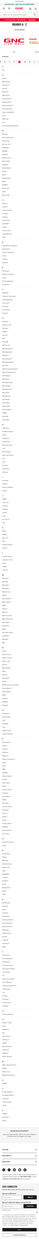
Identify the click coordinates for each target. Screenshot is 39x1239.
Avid (3, 122)
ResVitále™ (5, 881)
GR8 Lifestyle (6, 406)
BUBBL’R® (5, 185)
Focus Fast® (5, 303)
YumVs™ (4, 1105)
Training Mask (6, 989)
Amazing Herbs (6, 102)
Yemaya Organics (7, 1092)
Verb (3, 1033)
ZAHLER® (5, 1114)
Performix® (5, 752)
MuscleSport (6, 622)
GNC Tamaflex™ (6, 386)
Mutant (4, 629)
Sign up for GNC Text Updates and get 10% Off (16, 1202)
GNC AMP (5, 342)
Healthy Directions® (8, 431)
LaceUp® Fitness (7, 556)
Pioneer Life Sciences (8, 759)
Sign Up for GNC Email (9, 1193)
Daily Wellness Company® (9, 246)
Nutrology (5, 705)
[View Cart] (36, 8)
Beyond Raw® (6, 161)
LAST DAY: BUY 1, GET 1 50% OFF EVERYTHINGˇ (19, 4)
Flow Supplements (7, 299)
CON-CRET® (5, 224)
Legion (4, 563)
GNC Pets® (5, 365)
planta (4, 762)
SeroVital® (5, 906)
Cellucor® (5, 207)
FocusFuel (5, 306)
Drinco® (4, 256)
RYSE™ (4, 894)
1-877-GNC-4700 (25, 1176)
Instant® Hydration (7, 487)
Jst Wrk (4, 512)
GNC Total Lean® (7, 389)
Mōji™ (3, 642)
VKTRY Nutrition (7, 1056)
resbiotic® (5, 877)
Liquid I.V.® (5, 570)
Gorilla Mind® (6, 403)
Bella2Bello (5, 148)
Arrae (3, 115)
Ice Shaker (5, 480)
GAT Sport (5, 328)
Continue (30, 1206)
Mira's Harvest (6, 602)
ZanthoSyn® (5, 1117)
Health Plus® (6, 428)
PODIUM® (5, 773)
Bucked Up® (5, 188)
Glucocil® (5, 335)
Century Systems (7, 210)
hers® (4, 448)
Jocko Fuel (5, 502)
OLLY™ (4, 720)
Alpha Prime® (6, 95)
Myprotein (5, 639)
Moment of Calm (7, 615)
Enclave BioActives (7, 281)
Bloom (4, 175)
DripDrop (5, 259)
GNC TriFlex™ (6, 393)
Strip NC (4, 936)
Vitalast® (4, 1043)
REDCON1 (5, 860)
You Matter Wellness (8, 1095)
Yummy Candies (7, 1102)
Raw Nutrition (6, 854)
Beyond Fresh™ (6, 158)
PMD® (4, 769)
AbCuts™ (4, 78)
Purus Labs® (5, 833)
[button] (4, 8)
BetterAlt (4, 154)
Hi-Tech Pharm (6, 452)
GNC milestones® (7, 359)
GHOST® (4, 332)
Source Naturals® (7, 923)
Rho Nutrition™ (6, 887)
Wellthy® (4, 1068)
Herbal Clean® (6, 441)
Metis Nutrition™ (6, 598)
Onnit (3, 727)
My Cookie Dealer (7, 632)
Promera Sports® (7, 823)
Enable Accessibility (19, 1)
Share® (4, 909)
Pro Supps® (5, 810)
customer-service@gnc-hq (10, 1179)
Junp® (4, 516)
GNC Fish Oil (6, 345)
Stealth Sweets (6, 933)
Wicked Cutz (6, 1072)
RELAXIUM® (5, 874)
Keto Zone (5, 538)
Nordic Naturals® (7, 688)
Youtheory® (5, 1098)
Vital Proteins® (6, 1036)
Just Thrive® (5, 519)
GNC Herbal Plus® (7, 348)
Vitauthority (5, 1050)
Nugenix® (5, 698)
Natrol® (4, 651)
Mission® (4, 609)
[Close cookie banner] (37, 1212)
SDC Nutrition (6, 903)
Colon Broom (6, 220)
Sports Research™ (7, 926)
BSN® (3, 181)
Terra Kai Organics (7, 958)
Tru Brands (5, 999)
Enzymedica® (6, 284)
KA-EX (4, 531)
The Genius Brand (7, 965)
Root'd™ (4, 891)
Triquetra (4, 996)
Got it (19, 1229)
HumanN (4, 465)
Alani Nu (4, 88)
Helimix (4, 435)
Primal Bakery (6, 796)
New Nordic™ (6, 678)
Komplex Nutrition (7, 544)
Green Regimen (7, 409)
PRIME (4, 800)
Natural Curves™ (7, 654)
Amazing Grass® (7, 99)
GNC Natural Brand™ (8, 362)
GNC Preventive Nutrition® (10, 369)
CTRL (3, 237)
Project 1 (4, 817)
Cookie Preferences (19, 1235)
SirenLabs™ (5, 913)
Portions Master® (7, 776)
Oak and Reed (6, 717)
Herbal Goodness (7, 445)
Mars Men (5, 582)
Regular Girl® (6, 867)
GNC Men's (5, 355)
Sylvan (4, 947)
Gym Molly (5, 416)
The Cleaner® (6, 962)
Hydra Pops (5, 469)
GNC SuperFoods (7, 382)
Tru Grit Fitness (6, 1002)
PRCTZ (4, 786)
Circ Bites (5, 213)
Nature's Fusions (7, 658)
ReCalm (4, 857)
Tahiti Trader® (6, 955)
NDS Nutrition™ (6, 668)
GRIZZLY (4, 413)
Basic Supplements (7, 137)
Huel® (4, 462)
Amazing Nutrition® (7, 105)
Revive (4, 884)
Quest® (4, 845)
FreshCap (5, 313)
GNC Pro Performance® (9, 372)
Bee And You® (6, 144)
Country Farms (6, 230)
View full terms (6, 1210)
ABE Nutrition (6, 82)
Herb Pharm (5, 438)
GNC (3, 338)
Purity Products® (7, 830)
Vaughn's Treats (7, 1023)
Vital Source (5, 1039)
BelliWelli (4, 151)
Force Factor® (6, 310)
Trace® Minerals (6, 982)
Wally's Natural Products (9, 1065)
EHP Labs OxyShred (8, 274)
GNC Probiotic (6, 376)
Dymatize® (5, 262)
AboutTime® (5, 85)
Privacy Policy (14, 1225)
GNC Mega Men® (7, 352)
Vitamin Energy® (7, 1046)
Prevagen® (5, 793)
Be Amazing (5, 141)
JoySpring (5, 509)
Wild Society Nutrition (8, 1075)
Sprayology (5, 930)
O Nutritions (5, 713)
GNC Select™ (6, 379)
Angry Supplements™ (8, 112)
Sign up (30, 1197)
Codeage (5, 217)
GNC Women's (6, 396)
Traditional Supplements (9, 985)
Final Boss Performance (9, 296)
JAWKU (4, 499)
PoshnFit (4, 779)
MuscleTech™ (6, 626)
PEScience (5, 756)
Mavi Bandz (5, 588)
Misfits (4, 605)
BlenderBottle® (6, 168)
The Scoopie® (6, 972)
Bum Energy (5, 195)
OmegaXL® (5, 724)
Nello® (4, 671)
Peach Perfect (6, 742)
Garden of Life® (6, 325)
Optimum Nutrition (7, 734)
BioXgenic (5, 164)
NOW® (4, 695)
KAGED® (4, 534)
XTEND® (4, 1083)
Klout (3, 541)
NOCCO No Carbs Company (10, 685)
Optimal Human (6, 730)
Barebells (5, 134)
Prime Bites (5, 803)
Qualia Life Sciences (8, 842)
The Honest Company (8, 969)
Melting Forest (6, 592)
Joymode (5, 506)
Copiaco (4, 227)
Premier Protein (6, 789)
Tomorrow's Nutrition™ (8, 979)
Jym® (3, 523)
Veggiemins (5, 1029)
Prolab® (4, 820)
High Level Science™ (8, 455)
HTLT (3, 458)
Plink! (3, 766)
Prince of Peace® (7, 806)
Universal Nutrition (7, 1014)
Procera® (4, 813)
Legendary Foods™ (7, 560)
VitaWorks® (5, 1053)
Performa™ (5, 749)
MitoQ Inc (5, 612)
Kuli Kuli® (4, 548)
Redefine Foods (7, 864)
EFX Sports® (5, 271)
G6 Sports (5, 321)
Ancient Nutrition (7, 109)
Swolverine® (5, 943)
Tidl (3, 975)
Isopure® (4, 490)
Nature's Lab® (6, 661)
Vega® (4, 1026)
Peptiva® (4, 745)
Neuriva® (4, 675)
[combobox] (19, 15)
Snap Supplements (7, 920)
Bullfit (3, 192)
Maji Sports (5, 578)
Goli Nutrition (6, 399)
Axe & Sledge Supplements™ (10, 126)
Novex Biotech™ (6, 691)
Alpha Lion (5, 92)
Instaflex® (5, 484)
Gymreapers (5, 420)
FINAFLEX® (5, 293)
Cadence (4, 203)
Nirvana (4, 681)
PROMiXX (5, 827)
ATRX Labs (5, 119)
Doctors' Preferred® (8, 252)
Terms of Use (24, 1225)
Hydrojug (5, 472)
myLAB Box (5, 636)
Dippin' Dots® (6, 249)
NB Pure (4, 664)
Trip (3, 992)
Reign (4, 871)
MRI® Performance (7, 619)
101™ (3, 70)
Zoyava (4, 1120)
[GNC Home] (19, 8)
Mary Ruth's (5, 585)
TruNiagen (5, 1006)
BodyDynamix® (6, 178)
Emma (4, 278)
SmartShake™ (6, 916)
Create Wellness (7, 234)
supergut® (5, 940)
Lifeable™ (4, 566)
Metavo (4, 595)
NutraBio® (5, 702)
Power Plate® (6, 783)
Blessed (4, 171)
